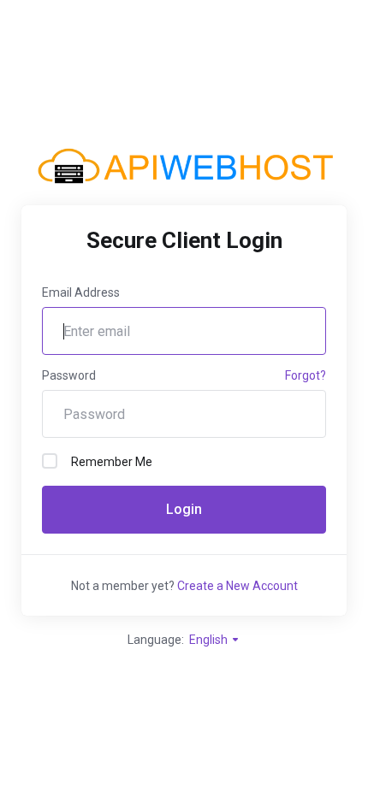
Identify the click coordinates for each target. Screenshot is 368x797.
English (209, 639)
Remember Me (111, 462)
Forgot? (305, 375)
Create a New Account (237, 586)
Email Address (81, 292)
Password (69, 375)
